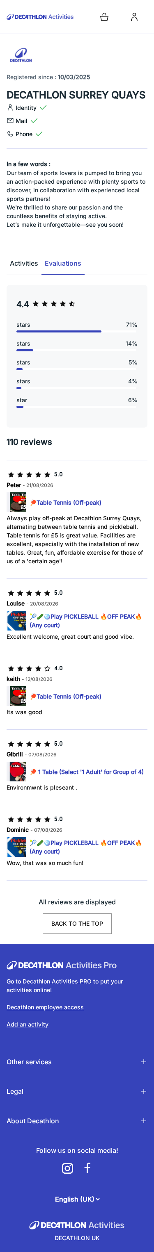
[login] (134, 17)
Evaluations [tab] (63, 263)
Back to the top (77, 923)
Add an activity (27, 1024)
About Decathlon (33, 1121)
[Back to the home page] (40, 17)
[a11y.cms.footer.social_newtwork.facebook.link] (87, 1168)
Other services (29, 1062)
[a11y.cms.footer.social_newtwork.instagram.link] (67, 1168)
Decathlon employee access (45, 1007)
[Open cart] (104, 16)
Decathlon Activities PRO (57, 981)
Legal (15, 1091)
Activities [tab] (24, 263)
